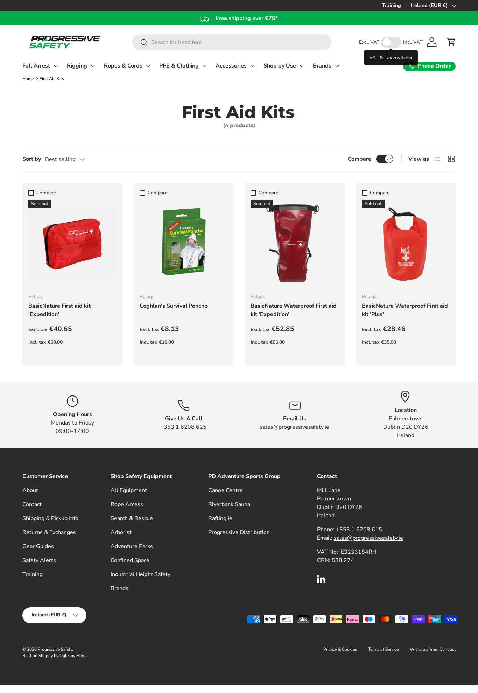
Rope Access (127, 504)
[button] (451, 42)
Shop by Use (279, 66)
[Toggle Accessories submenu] (252, 66)
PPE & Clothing (179, 66)
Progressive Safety (55, 649)
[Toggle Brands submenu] (337, 66)
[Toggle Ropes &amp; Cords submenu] (148, 66)
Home (28, 79)
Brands (322, 66)
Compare (359, 159)
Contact (32, 504)
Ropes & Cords (123, 66)
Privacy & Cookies (340, 649)
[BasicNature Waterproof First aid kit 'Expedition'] (295, 244)
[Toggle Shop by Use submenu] (301, 66)
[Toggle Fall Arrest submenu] (55, 66)
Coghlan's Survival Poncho (174, 306)
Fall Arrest (36, 66)
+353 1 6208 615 (359, 529)
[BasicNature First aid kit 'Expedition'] (72, 244)
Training (391, 5)
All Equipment (129, 490)
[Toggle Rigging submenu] (93, 66)
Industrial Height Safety (140, 574)
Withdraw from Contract (433, 649)
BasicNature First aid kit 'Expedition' (59, 310)
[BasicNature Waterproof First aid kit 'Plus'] (406, 244)
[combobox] (232, 42)
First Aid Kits (52, 79)
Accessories (231, 66)
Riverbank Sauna (229, 504)
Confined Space (130, 560)
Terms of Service (383, 649)
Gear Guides (38, 546)
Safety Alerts (39, 560)
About (30, 490)
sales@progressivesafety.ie (368, 538)
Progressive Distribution (239, 532)
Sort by (31, 159)
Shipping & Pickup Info (50, 518)
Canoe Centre (225, 490)
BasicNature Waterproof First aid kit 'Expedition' (294, 310)
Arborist (121, 532)
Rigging (77, 66)
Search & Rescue (132, 518)
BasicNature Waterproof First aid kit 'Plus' (405, 310)
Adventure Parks (132, 546)
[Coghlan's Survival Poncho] (184, 244)
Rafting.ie (220, 518)
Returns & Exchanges (49, 532)
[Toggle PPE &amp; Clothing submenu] (204, 66)
